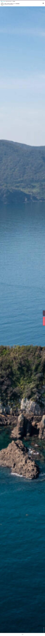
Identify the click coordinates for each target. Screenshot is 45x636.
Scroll (22, 634)
